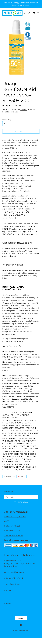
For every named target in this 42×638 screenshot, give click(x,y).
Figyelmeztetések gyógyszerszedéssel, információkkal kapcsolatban (20, 563)
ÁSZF (6, 521)
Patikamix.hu (24, 631)
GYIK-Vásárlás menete (14, 572)
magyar (20, 618)
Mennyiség (6, 120)
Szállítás (23, 109)
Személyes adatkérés (13, 535)
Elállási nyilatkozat (12, 526)
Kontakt (8, 590)
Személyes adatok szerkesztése (18, 540)
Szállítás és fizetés (12, 584)
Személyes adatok (12, 531)
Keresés (7, 603)
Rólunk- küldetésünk (13, 578)
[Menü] (38, 12)
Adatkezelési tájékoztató (15, 516)
